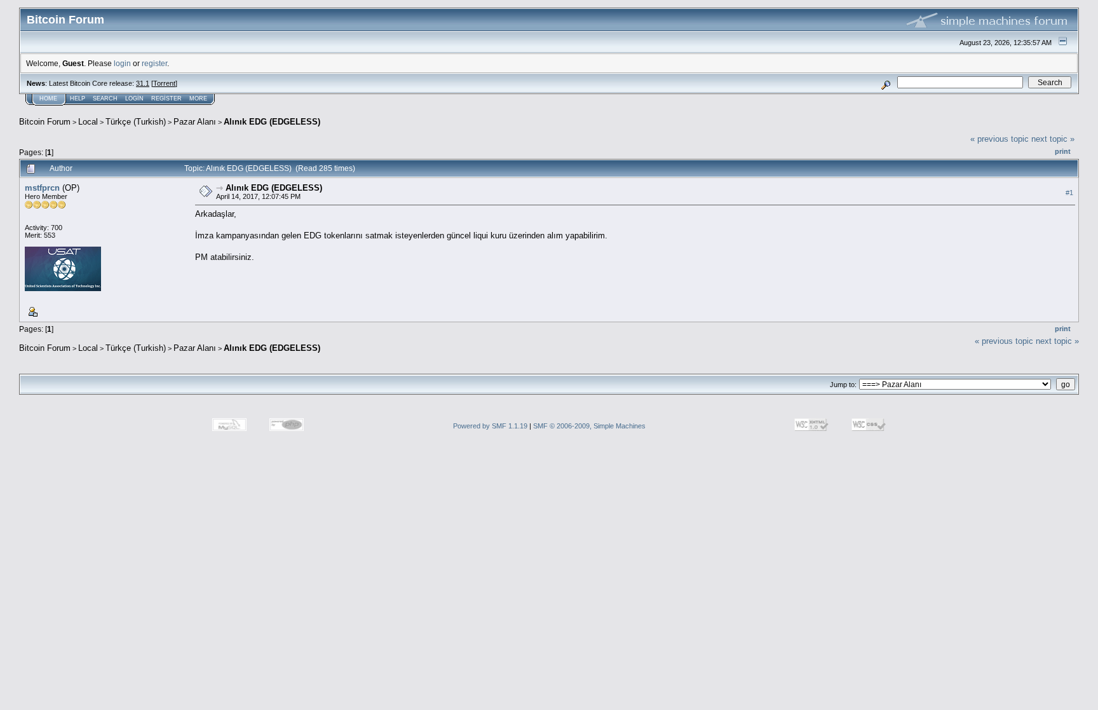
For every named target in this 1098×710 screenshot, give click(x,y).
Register (166, 98)
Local (88, 121)
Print (1063, 151)
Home (48, 98)
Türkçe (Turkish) (135, 121)
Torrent (164, 83)
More (198, 98)
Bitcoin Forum (45, 121)
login (122, 63)
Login (134, 98)
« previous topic (999, 139)
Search (105, 98)
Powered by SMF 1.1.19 (490, 426)
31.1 (142, 83)
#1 (1069, 192)
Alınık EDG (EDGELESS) (272, 121)
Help (77, 98)
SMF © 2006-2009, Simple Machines (589, 426)
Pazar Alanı (194, 121)
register (154, 63)
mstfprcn (42, 188)
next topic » (1052, 139)
